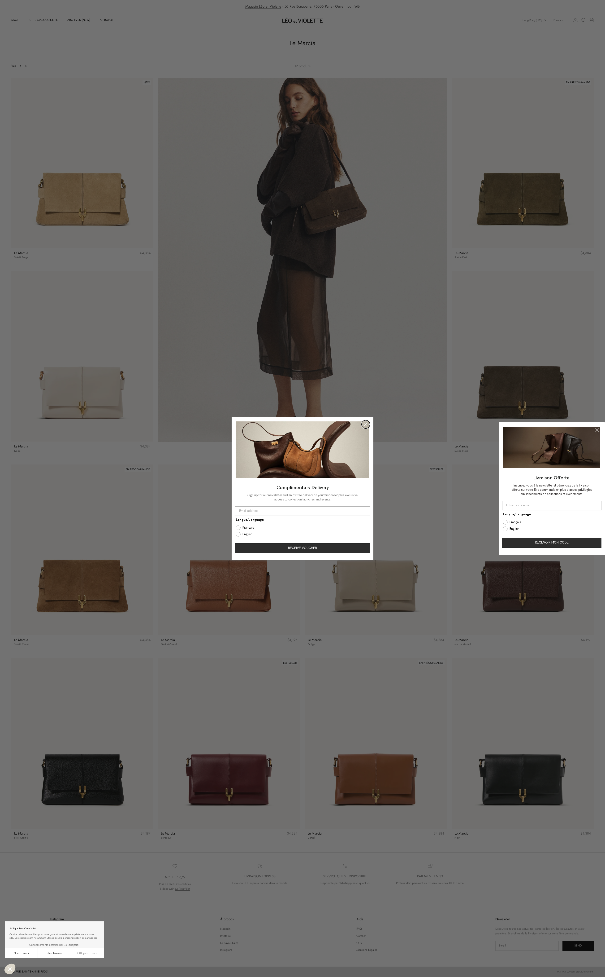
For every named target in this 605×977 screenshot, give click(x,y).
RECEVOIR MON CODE (552, 542)
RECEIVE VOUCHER (302, 548)
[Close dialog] (366, 424)
